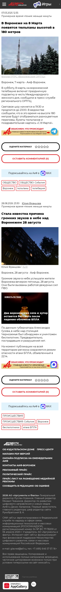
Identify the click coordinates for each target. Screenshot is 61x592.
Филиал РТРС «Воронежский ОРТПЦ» (23, 76)
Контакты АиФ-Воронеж (19, 465)
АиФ (25, 267)
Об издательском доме (18, 449)
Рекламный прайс (15, 470)
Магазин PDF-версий (16, 453)
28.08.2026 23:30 (10, 203)
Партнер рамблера (29, 577)
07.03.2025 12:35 (9, 12)
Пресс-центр (45, 449)
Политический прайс (17, 474)
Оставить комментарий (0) (30, 158)
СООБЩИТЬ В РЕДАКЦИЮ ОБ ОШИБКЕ (26, 485)
